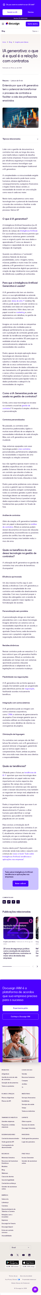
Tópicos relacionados (11, 139)
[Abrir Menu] (3, 24)
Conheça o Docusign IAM (20, 1016)
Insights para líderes (21, 42)
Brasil (14, 1247)
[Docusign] (13, 23)
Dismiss (31, 12)
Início (4, 42)
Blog (10, 42)
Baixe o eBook (20, 883)
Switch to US (12, 12)
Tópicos (34, 31)
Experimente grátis (20, 1008)
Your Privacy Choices (11, 1279)
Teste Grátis (32, 24)
